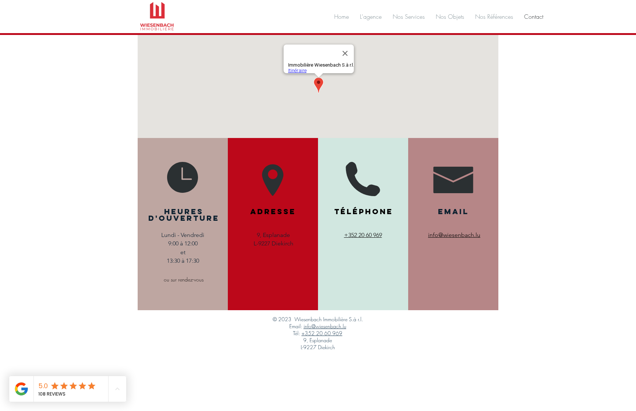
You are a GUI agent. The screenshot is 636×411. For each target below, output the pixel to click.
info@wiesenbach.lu (325, 326)
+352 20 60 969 (321, 333)
